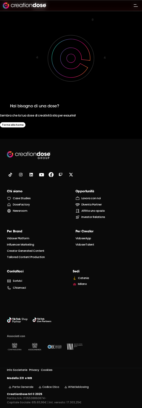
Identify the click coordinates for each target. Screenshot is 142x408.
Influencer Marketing (20, 245)
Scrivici (17, 281)
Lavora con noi (91, 198)
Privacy (34, 370)
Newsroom (20, 211)
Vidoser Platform (18, 238)
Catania (83, 278)
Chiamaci (19, 288)
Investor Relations (93, 217)
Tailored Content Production (26, 257)
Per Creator (85, 231)
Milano (82, 284)
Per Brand (14, 231)
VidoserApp (83, 238)
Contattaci (15, 271)
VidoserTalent (85, 245)
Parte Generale (22, 387)
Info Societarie (17, 370)
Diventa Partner (91, 205)
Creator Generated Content (25, 251)
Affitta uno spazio (93, 211)
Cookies (46, 370)
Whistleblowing (78, 387)
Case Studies (21, 198)
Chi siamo (15, 191)
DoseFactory (21, 205)
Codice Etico (50, 387)
